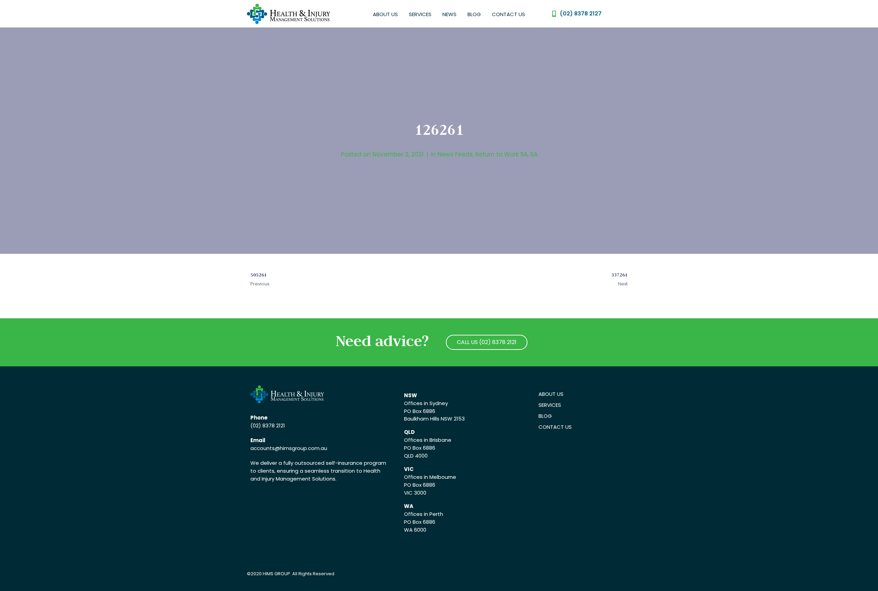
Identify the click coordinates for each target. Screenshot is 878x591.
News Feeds (455, 154)
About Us (385, 14)
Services (420, 14)
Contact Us (508, 14)
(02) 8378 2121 (267, 425)
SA (533, 154)
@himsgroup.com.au (301, 448)
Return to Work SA (501, 154)
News (449, 14)
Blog (474, 14)
